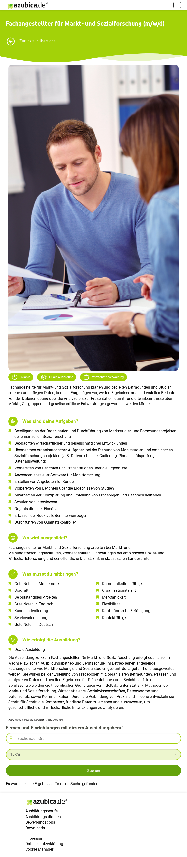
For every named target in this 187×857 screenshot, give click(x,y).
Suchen (93, 770)
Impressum (35, 838)
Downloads (35, 828)
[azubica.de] (27, 5)
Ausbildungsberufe (41, 811)
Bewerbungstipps (40, 822)
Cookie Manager (39, 849)
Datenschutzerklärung (44, 843)
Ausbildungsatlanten (43, 816)
